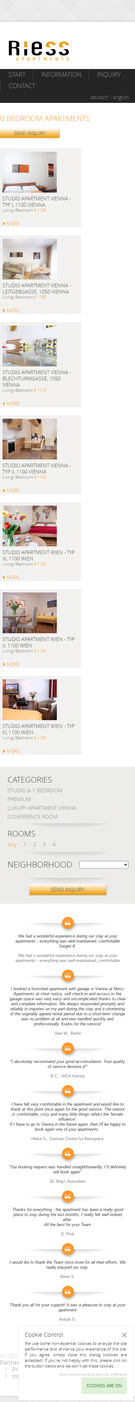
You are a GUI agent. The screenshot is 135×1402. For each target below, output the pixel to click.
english (121, 97)
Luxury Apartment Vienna (42, 807)
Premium (19, 799)
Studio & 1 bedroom (35, 790)
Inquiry (109, 74)
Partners (11, 1362)
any (12, 844)
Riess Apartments (39, 50)
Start (16, 74)
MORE (13, 223)
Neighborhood (40, 864)
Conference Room (33, 816)
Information (61, 74)
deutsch (99, 97)
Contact (22, 86)
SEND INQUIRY (30, 133)
